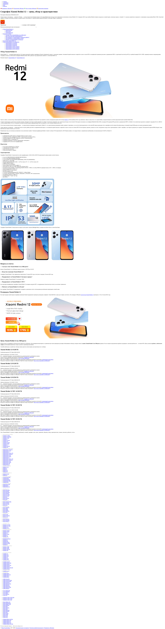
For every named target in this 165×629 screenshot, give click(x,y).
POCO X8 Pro (6, 502)
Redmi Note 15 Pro (7, 456)
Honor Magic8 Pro (7, 603)
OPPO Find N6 (6, 579)
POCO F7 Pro (6, 495)
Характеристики (9, 32)
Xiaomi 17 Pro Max (7, 436)
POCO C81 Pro (6, 515)
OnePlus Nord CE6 (7, 563)
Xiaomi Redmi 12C (21, 57)
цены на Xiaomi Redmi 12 (13, 25)
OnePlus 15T (6, 554)
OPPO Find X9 (6, 582)
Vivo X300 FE (6, 594)
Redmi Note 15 (6, 457)
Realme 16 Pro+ (6, 530)
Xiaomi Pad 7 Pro (6, 481)
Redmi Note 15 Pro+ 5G (8, 453)
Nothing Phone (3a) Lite (8, 623)
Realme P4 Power (6, 538)
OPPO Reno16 (6, 585)
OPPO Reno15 (6, 588)
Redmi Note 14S (6, 463)
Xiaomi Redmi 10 (12, 57)
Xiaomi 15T (5, 447)
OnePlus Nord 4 (6, 566)
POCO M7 (5, 512)
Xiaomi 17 (5, 439)
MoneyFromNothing (6, 627)
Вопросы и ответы (7, 33)
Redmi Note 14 (6, 464)
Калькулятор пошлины (43, 8)
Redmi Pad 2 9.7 (6, 486)
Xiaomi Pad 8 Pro (6, 477)
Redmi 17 (5, 468)
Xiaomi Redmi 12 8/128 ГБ (11, 44)
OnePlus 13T (6, 558)
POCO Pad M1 (6, 520)
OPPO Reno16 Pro (7, 583)
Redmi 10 (66, 119)
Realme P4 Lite (6, 542)
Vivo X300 (5, 593)
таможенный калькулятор (47, 359)
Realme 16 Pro (6, 531)
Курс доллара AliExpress (31, 8)
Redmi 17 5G (6, 467)
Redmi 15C (5, 470)
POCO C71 (5, 516)
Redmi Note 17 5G (7, 450)
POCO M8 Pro (6, 507)
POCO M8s (5, 509)
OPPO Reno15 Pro (7, 587)
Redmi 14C (5, 471)
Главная (5, 1)
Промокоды (5, 3)
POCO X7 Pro (6, 504)
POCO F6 (5, 499)
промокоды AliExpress (29, 357)
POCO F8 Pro (6, 493)
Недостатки (8, 31)
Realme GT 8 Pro (6, 524)
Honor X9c (5, 617)
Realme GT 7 (6, 527)
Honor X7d (5, 615)
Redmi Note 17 (6, 451)
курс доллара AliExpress (24, 358)
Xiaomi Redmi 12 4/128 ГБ (11, 43)
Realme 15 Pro (6, 534)
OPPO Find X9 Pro (7, 581)
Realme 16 (5, 533)
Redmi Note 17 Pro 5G (8, 449)
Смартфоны (5, 2)
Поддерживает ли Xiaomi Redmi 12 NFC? (15, 38)
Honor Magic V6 (6, 602)
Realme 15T (5, 536)
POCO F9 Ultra (6, 490)
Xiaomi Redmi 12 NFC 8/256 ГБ (12, 48)
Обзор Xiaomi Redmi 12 (8, 29)
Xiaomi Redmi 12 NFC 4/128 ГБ (12, 46)
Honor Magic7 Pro (7, 604)
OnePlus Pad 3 (6, 575)
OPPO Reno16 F (6, 586)
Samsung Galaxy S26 (7, 599)
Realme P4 (5, 539)
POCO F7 (5, 497)
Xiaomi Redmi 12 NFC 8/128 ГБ (12, 47)
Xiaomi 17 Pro (6, 438)
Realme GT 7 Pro (6, 526)
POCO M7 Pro (6, 511)
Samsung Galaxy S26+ (8, 598)
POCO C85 (5, 514)
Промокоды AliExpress (7, 8)
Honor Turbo (5, 613)
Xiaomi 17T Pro (6, 440)
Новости (5, 6)
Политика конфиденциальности (36, 627)
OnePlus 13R (6, 559)
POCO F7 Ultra (6, 494)
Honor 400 (5, 609)
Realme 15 (5, 535)
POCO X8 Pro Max (7, 501)
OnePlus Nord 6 (6, 561)
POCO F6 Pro (6, 498)
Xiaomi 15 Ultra (6, 442)
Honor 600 (5, 606)
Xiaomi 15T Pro (6, 446)
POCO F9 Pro (6, 491)
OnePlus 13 (5, 557)
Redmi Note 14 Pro (7, 462)
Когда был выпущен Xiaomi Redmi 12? (14, 36)
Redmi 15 (5, 469)
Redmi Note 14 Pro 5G (8, 460)
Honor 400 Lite (6, 610)
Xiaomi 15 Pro (6, 443)
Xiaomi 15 (5, 445)
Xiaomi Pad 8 (6, 478)
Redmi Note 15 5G (7, 455)
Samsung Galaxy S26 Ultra (8, 597)
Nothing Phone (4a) (7, 620)
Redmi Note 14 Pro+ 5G (8, 458)
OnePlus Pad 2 (6, 577)
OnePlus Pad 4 (6, 573)
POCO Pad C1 (6, 521)
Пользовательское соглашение (22, 627)
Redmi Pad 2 (5, 485)
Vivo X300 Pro (6, 591)
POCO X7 (5, 505)
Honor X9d (5, 614)
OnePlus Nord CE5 (7, 565)
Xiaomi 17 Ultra (6, 435)
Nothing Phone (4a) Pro (8, 619)
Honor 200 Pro (6, 611)
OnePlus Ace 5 (6, 571)
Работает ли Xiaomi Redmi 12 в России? (14, 39)
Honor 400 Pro (6, 607)
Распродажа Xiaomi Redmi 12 (9, 40)
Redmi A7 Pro (6, 474)
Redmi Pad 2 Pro (6, 484)
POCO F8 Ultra (6, 492)
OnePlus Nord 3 (6, 568)
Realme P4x (5, 541)
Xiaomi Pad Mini (6, 479)
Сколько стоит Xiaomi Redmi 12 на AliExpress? (16, 35)
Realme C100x (6, 546)
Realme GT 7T (6, 528)
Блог (4, 5)
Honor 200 (5, 612)
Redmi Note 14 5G (7, 461)
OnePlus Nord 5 (6, 564)
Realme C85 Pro (6, 549)
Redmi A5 (5, 475)
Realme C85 (5, 550)
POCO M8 (5, 508)
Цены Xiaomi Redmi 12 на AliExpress (11, 42)
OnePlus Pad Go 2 (7, 574)
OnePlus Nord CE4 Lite (8, 567)
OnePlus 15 (5, 553)
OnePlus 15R (6, 556)
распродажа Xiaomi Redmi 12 (87, 294)
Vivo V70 (5, 595)
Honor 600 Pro (6, 605)
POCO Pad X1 (6, 519)
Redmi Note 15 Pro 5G (8, 454)
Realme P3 (5, 544)
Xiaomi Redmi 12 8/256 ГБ (11, 45)
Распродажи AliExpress (19, 8)
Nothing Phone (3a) (7, 622)
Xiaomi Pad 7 (6, 482)
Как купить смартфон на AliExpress (28, 27)
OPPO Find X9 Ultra (7, 580)
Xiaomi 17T (5, 441)
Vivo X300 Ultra (6, 590)
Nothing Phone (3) (7, 621)
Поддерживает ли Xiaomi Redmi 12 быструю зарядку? (17, 37)
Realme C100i (6, 548)
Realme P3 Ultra (6, 543)
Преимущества (9, 30)
